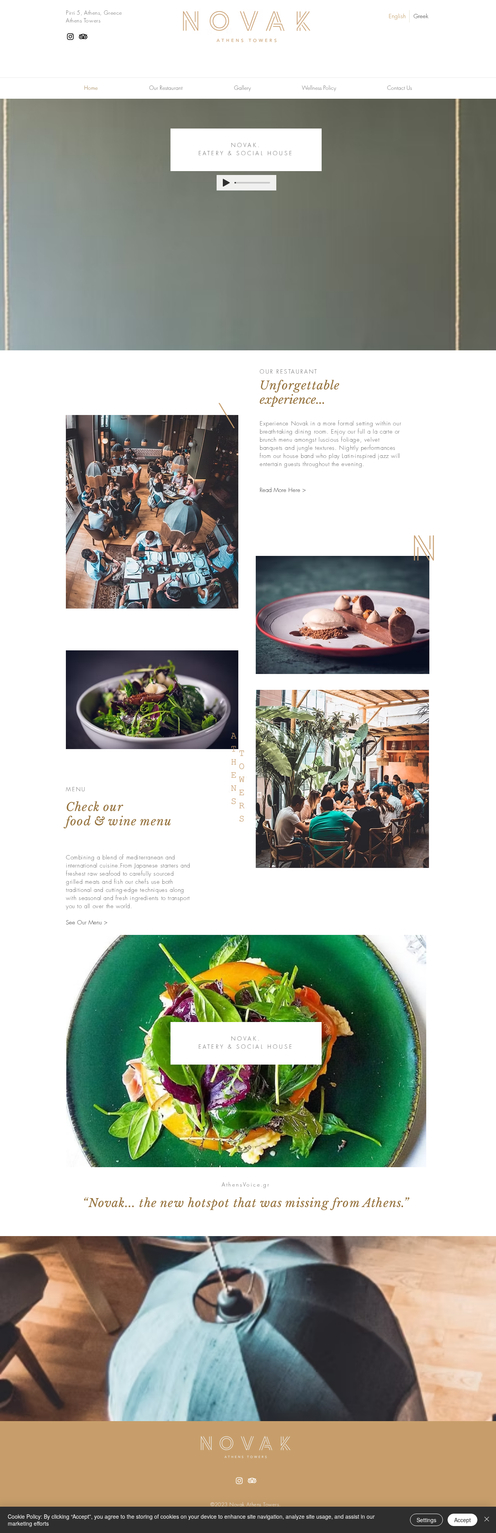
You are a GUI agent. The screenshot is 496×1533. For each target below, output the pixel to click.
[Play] (226, 183)
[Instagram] (70, 36)
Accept (462, 1520)
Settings (426, 1520)
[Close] (486, 1520)
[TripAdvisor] (83, 36)
